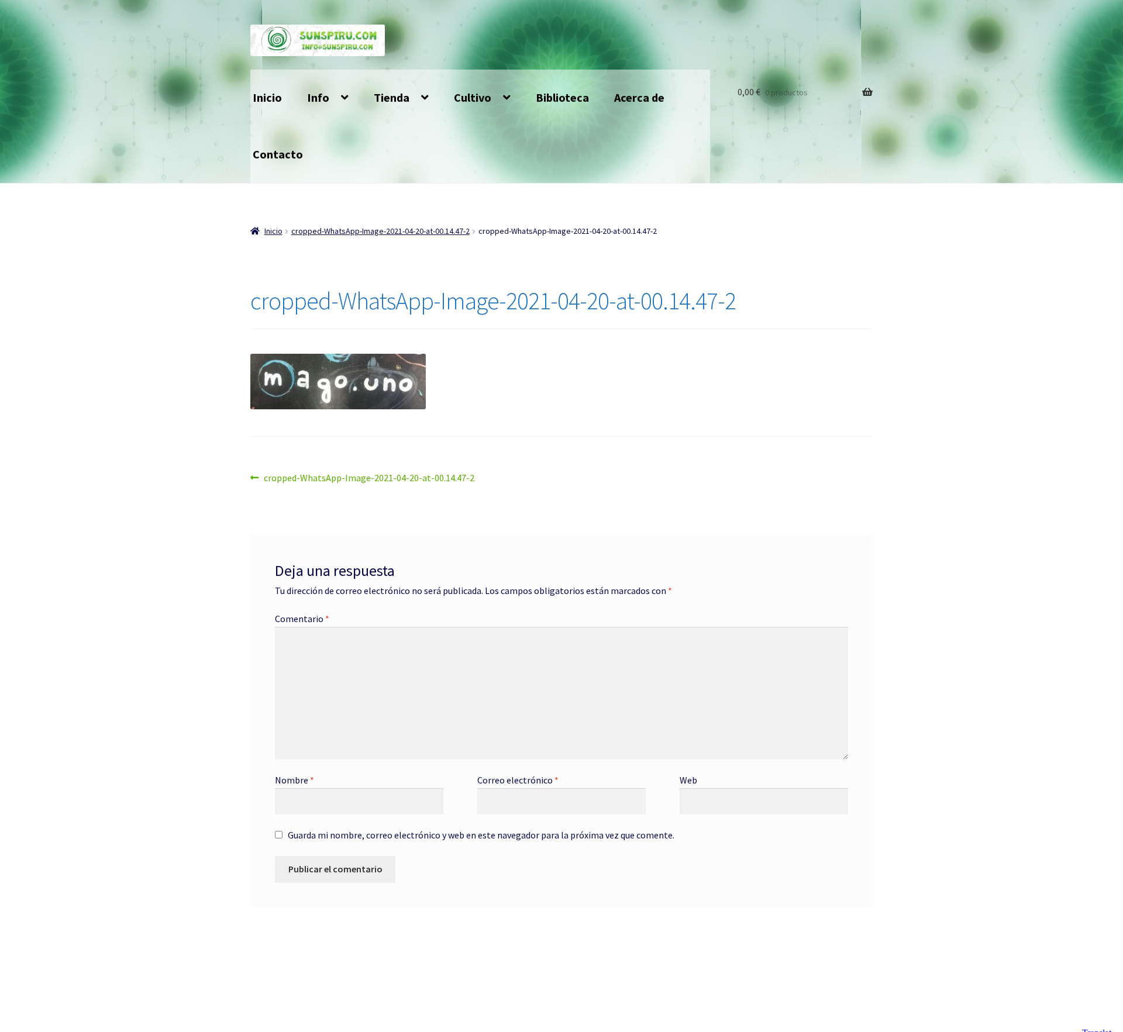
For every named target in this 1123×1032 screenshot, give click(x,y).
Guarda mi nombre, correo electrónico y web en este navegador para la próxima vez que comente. (481, 835)
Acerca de (639, 97)
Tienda (391, 97)
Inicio (267, 97)
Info (318, 97)
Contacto (278, 154)
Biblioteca (562, 97)
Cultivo (472, 97)
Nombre (294, 780)
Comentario (302, 618)
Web (688, 780)
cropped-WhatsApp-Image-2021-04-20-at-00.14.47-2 (380, 231)
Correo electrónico (518, 780)
